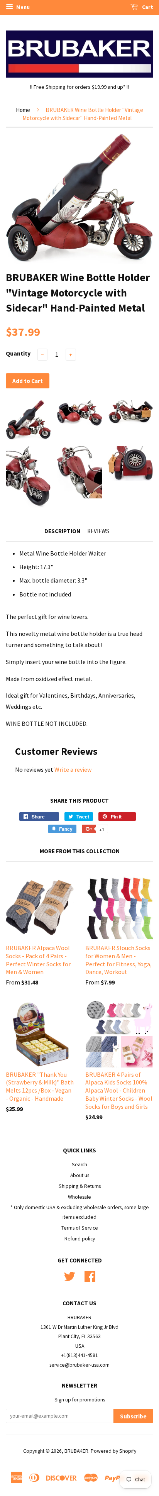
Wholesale (79, 1197)
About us (79, 1175)
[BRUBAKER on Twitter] (69, 1275)
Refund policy (79, 1238)
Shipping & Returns (80, 1186)
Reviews (98, 531)
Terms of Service (79, 1228)
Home (23, 110)
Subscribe (133, 1416)
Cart (147, 6)
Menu (22, 6)
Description (62, 531)
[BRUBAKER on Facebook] (90, 1275)
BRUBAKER (76, 1451)
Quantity (18, 353)
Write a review (72, 769)
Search (79, 1164)
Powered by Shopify (113, 1451)
